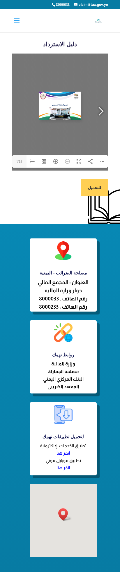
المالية (58, 363)
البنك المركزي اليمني (63, 379)
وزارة (70, 363)
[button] (65, 514)
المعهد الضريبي (63, 386)
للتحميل (94, 187)
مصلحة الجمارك (63, 371)
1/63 (19, 161)
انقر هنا (63, 453)
